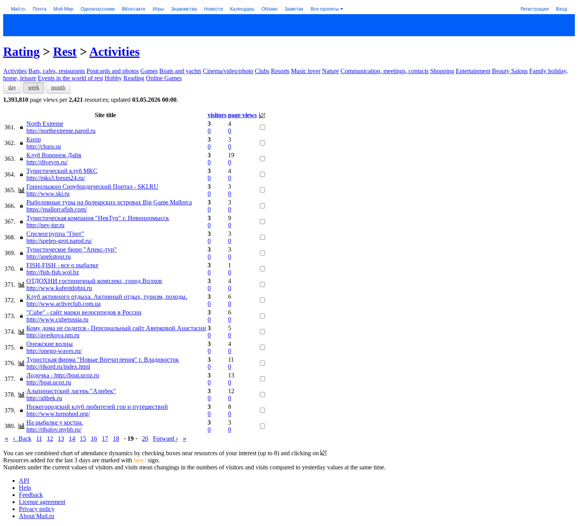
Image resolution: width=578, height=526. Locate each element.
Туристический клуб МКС (62, 170)
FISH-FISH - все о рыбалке (62, 265)
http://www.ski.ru (48, 193)
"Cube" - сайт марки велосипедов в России (84, 312)
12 (50, 438)
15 (83, 438)
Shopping (442, 71)
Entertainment (473, 71)
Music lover (305, 71)
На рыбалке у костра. (54, 422)
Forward (165, 438)
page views (242, 115)
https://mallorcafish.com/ (56, 209)
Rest (65, 51)
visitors (217, 115)
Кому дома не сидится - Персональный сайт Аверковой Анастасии (116, 328)
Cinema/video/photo (228, 71)
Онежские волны (49, 343)
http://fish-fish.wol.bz (52, 272)
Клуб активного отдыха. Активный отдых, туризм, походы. (106, 296)
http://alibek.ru (44, 398)
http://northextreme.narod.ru (61, 130)
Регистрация (535, 8)
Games (149, 71)
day (12, 87)
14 (72, 438)
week (33, 87)
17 (105, 438)
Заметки (294, 8)
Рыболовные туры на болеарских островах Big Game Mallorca (109, 202)
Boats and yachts (180, 71)
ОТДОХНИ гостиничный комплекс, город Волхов (94, 281)
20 (145, 438)
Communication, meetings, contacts (385, 71)
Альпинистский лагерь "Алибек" (71, 391)
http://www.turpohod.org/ (58, 413)
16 (94, 438)
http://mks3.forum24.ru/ (55, 178)
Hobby (113, 78)
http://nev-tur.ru (45, 225)
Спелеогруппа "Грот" (55, 233)
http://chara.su (43, 146)
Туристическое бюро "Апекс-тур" (71, 249)
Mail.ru (18, 8)
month (58, 87)
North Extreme (44, 123)
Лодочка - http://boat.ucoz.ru (62, 375)
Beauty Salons (510, 71)
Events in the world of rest (70, 78)
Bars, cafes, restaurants (56, 71)
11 (39, 438)
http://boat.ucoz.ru (48, 382)
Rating (21, 51)
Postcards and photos (113, 71)
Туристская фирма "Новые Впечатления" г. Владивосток (102, 359)
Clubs (262, 71)
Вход (561, 8)
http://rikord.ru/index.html (58, 366)
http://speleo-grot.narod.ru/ (59, 240)
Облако (269, 8)
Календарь (242, 8)
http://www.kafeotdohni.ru (59, 288)
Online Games (164, 78)
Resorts (280, 71)
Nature (330, 71)
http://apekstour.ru (48, 256)
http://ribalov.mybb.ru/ (53, 429)
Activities (114, 51)
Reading (133, 78)
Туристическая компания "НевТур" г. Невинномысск (97, 218)
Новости (213, 8)
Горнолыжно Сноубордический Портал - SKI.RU (92, 186)
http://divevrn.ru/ (47, 162)
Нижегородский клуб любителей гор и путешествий (97, 406)
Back (22, 438)
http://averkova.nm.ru (52, 335)
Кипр (33, 139)
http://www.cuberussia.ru (57, 319)
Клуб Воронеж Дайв (53, 155)
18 (116, 438)
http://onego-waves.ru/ (54, 351)
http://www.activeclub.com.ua (63, 303)
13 (61, 438)
